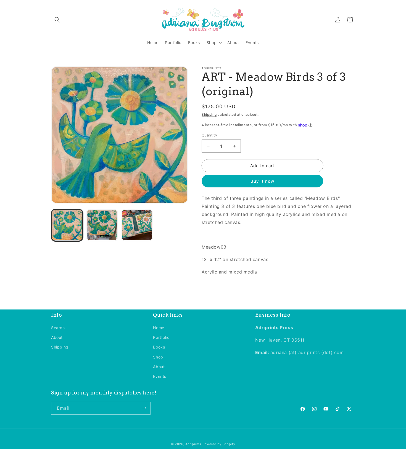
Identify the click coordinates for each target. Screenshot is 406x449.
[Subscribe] (144, 408)
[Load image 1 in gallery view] (67, 225)
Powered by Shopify (218, 444)
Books (159, 347)
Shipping (209, 114)
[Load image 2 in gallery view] (102, 225)
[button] (57, 20)
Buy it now (262, 181)
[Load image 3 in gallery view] (137, 225)
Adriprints (193, 444)
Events (159, 376)
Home (158, 327)
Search (58, 327)
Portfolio (161, 337)
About (57, 337)
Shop (158, 357)
